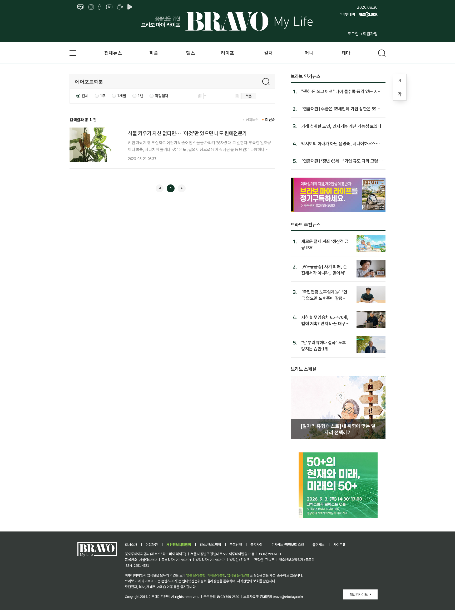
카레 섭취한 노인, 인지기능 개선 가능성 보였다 (341, 126)
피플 (153, 52)
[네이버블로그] (80, 7)
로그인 (353, 33)
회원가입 (370, 33)
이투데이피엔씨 (159, 596)
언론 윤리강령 (195, 575)
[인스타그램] (90, 7)
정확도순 (252, 119)
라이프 (227, 52)
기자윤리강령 (216, 575)
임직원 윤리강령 (238, 575)
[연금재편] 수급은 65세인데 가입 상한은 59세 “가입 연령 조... (340, 108)
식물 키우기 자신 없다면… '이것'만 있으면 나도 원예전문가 (187, 132)
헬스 (190, 52)
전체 (85, 95)
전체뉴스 (113, 52)
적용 (248, 96)
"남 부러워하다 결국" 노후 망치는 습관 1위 (323, 345)
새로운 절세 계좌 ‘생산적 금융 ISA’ (325, 244)
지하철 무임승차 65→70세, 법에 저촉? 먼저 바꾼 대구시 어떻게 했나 (325, 320)
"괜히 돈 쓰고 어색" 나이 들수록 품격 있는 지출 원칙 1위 (341, 91)
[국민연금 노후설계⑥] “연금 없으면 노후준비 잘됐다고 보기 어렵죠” (324, 295)
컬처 (268, 52)
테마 (346, 52)
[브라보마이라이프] (227, 21)
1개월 (121, 95)
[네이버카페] (120, 7)
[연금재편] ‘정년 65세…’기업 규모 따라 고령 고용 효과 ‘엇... (342, 161)
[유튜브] (109, 7)
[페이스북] (99, 7)
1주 (102, 95)
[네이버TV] (130, 7)
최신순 (270, 119)
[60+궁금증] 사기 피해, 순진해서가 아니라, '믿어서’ (324, 269)
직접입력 (161, 95)
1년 (140, 95)
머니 (309, 52)
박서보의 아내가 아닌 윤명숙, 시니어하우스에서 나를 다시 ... (340, 143)
